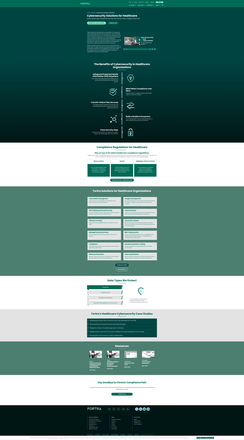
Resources (150, 5)
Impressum (136, 434)
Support (147, 2)
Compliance (91, 425)
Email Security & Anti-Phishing (95, 421)
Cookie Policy (55, 437)
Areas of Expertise (93, 417)
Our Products (114, 427)
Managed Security (93, 424)
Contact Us (141, 2)
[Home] (85, 3)
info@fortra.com (137, 422)
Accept (198, 437)
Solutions (141, 5)
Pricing (159, 2)
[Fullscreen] (155, 49)
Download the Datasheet (96, 23)
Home (88, 12)
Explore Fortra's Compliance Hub (122, 180)
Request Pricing (137, 421)
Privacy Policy (50, 437)
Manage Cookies (210, 437)
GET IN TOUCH (137, 417)
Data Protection (92, 422)
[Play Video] (124, 49)
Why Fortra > (122, 269)
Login (135, 2)
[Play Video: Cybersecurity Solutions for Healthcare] (139, 40)
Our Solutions (114, 428)
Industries (93, 12)
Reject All (203, 437)
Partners (152, 2)
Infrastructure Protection (94, 419)
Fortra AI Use (130, 434)
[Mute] (150, 49)
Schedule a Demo (122, 265)
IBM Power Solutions (93, 428)
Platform (132, 5)
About (158, 5)
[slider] (138, 49)
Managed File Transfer (93, 427)
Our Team (113, 425)
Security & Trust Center (116, 419)
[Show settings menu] (152, 49)
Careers (113, 424)
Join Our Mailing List (138, 424)
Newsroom (113, 421)
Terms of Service (64, 437)
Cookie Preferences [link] (115, 434)
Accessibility (123, 434)
